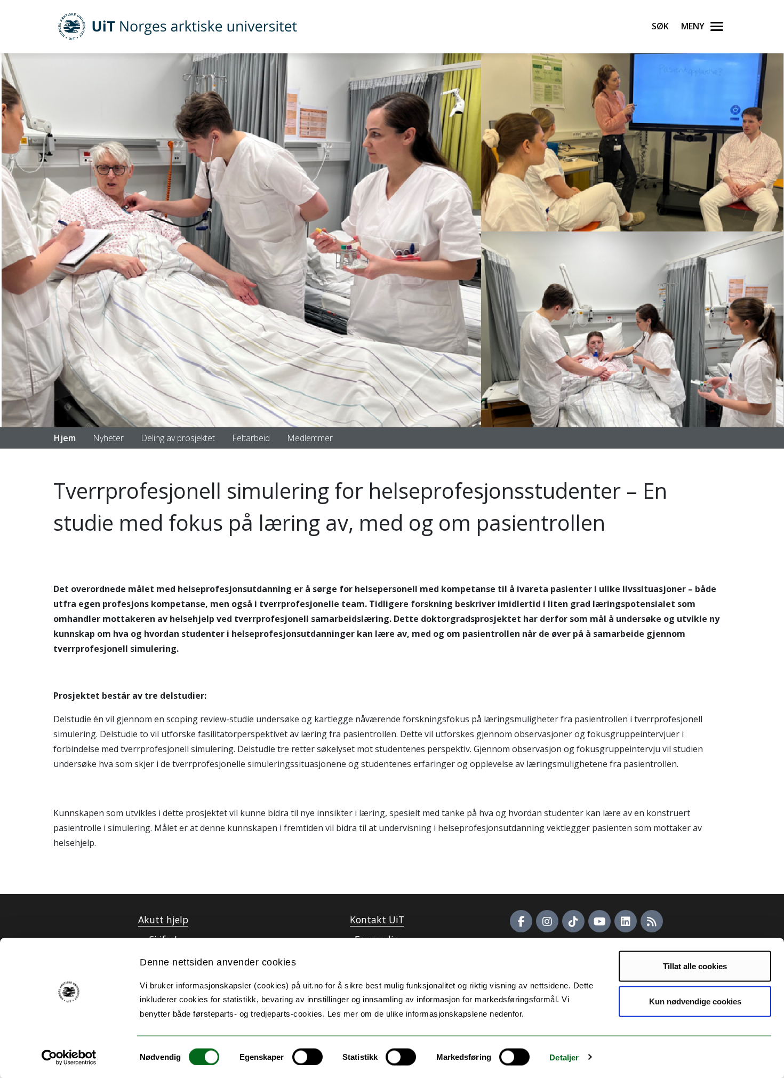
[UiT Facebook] (521, 921)
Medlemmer (310, 438)
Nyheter (108, 438)
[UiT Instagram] (547, 921)
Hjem (65, 438)
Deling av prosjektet (178, 438)
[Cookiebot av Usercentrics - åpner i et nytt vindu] (69, 1057)
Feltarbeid (251, 438)
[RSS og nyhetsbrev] (652, 921)
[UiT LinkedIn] (625, 921)
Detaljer (564, 1056)
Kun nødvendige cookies (695, 1000)
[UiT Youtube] (599, 921)
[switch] (307, 1056)
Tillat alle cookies (695, 966)
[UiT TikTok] (573, 921)
